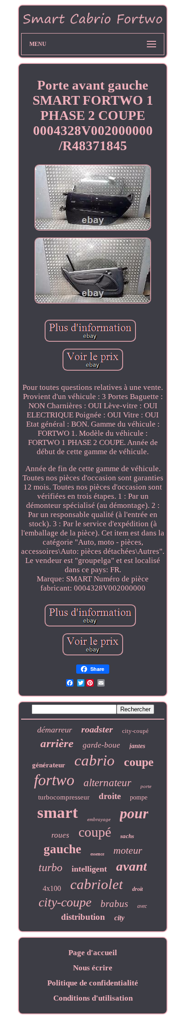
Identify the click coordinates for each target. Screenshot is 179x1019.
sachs (127, 836)
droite (110, 796)
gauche (62, 849)
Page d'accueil (92, 952)
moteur (127, 850)
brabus (114, 903)
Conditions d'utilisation (93, 998)
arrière (56, 743)
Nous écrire (92, 967)
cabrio (94, 760)
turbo (50, 867)
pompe (138, 797)
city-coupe (65, 902)
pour (134, 813)
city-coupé (135, 730)
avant (131, 866)
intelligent (89, 868)
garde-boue (101, 745)
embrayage (99, 819)
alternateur (107, 782)
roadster (97, 729)
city (119, 918)
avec (142, 906)
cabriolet (96, 884)
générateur (48, 765)
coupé (94, 831)
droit (137, 889)
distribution (83, 917)
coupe (139, 762)
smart (57, 813)
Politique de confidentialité (92, 983)
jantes (137, 746)
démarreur (54, 729)
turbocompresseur (64, 797)
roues (60, 835)
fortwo (54, 779)
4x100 (52, 888)
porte (145, 786)
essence (97, 853)
